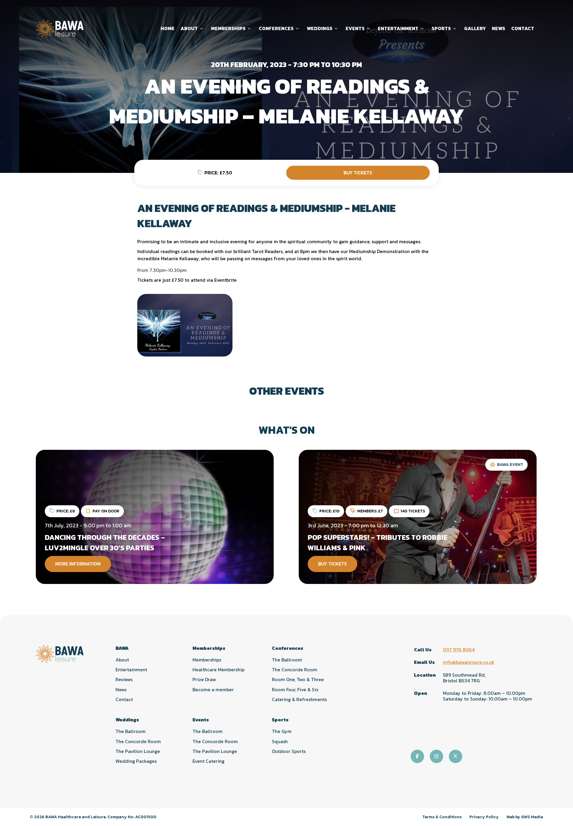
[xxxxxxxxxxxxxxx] (184, 325)
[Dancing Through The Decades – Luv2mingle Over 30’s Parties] (155, 517)
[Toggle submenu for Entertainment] (422, 28)
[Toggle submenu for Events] (368, 28)
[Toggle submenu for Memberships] (249, 28)
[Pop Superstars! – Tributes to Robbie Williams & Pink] (418, 517)
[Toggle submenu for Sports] (455, 28)
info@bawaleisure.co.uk (469, 662)
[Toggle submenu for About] (202, 28)
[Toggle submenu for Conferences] (297, 28)
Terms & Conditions (442, 817)
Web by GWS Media (524, 817)
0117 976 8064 (459, 649)
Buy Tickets (358, 172)
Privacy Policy (484, 817)
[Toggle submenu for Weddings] (336, 28)
